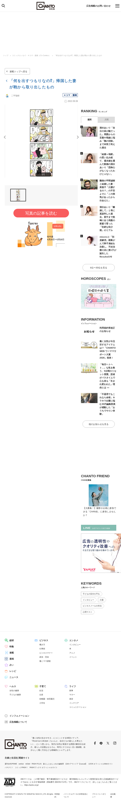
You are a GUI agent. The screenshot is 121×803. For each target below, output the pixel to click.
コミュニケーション (77, 707)
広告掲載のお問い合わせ (98, 6)
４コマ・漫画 (70, 95)
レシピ (12, 671)
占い (11, 665)
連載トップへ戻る (18, 71)
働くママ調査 (45, 661)
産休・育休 (44, 657)
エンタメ (73, 640)
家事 (71, 690)
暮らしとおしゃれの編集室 (53, 764)
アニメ (72, 653)
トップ (5, 55)
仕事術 (42, 649)
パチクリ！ (9, 767)
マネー (72, 695)
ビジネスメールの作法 (92, 606)
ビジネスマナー (46, 653)
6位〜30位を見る (98, 267)
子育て (42, 686)
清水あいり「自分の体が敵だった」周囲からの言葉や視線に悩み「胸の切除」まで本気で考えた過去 (107, 137)
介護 (102, 600)
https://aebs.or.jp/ (31, 785)
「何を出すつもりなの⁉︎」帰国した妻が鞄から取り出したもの (78, 55)
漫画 (11, 659)
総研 (11, 640)
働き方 (42, 645)
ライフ (72, 686)
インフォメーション (19, 716)
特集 (11, 646)
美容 (71, 699)
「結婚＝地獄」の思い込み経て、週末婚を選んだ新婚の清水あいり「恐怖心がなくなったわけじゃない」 (107, 164)
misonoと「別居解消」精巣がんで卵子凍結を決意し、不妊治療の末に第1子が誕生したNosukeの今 (108, 247)
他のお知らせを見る (99, 424)
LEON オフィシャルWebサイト (101, 764)
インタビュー (88, 600)
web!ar (21, 764)
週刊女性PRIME (11, 764)
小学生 (42, 703)
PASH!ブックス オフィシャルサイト (44, 767)
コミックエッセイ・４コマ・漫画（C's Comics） (31, 55)
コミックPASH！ (21, 767)
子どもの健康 (15, 695)
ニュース (13, 677)
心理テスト (87, 612)
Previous (4, 137)
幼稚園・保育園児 (47, 699)
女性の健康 (14, 690)
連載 (11, 652)
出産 (41, 695)
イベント (73, 657)
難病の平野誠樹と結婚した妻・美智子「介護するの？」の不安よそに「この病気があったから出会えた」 (107, 190)
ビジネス (43, 640)
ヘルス (12, 686)
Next (78, 137)
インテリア (74, 703)
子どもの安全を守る (91, 594)
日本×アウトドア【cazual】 (76, 764)
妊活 (41, 690)
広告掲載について (18, 722)
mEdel (27, 764)
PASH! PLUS (36, 764)
